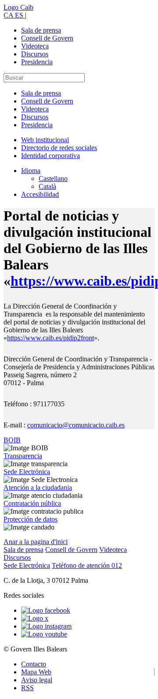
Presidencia (37, 62)
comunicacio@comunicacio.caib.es (76, 425)
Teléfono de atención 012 (87, 565)
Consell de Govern (47, 38)
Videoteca (35, 46)
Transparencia (23, 456)
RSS (27, 688)
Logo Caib (18, 7)
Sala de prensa (41, 30)
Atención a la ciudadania (38, 487)
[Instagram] (46, 626)
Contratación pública (32, 503)
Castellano (53, 178)
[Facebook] (45, 610)
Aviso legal (36, 680)
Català (47, 186)
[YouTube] (44, 634)
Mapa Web (36, 672)
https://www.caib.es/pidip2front (50, 338)
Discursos (34, 54)
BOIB (12, 440)
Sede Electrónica (27, 471)
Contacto (33, 664)
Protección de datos (30, 519)
